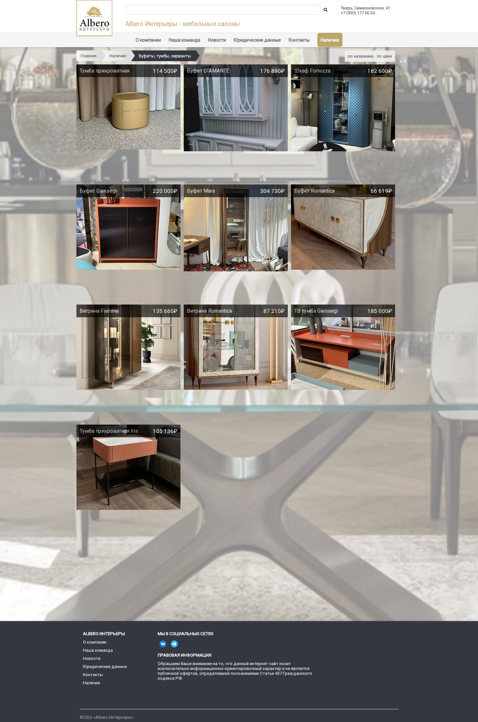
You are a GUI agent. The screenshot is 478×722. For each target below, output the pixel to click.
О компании (148, 40)
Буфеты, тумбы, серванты (165, 55)
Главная (89, 55)
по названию (361, 56)
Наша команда (184, 40)
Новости (217, 40)
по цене (384, 56)
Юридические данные (257, 40)
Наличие (330, 40)
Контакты (299, 40)
